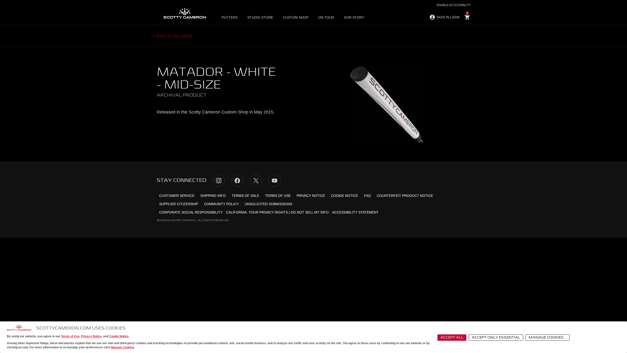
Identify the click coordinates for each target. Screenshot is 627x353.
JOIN (455, 17)
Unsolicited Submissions (268, 204)
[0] (467, 17)
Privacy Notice (91, 336)
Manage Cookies (122, 347)
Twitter (256, 181)
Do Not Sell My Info (310, 212)
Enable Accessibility (454, 5)
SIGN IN (442, 17)
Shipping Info (213, 196)
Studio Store (260, 17)
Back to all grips (174, 36)
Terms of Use (70, 336)
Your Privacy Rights (268, 212)
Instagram (219, 181)
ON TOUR (326, 17)
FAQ (367, 196)
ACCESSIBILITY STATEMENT (355, 212)
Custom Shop (295, 17)
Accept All (451, 337)
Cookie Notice (119, 336)
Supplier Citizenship (178, 204)
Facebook (237, 181)
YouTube (274, 181)
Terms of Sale (245, 196)
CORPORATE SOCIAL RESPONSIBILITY (191, 212)
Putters (230, 17)
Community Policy (221, 204)
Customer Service (176, 196)
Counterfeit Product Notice (405, 196)
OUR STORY (354, 17)
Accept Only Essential (496, 337)
